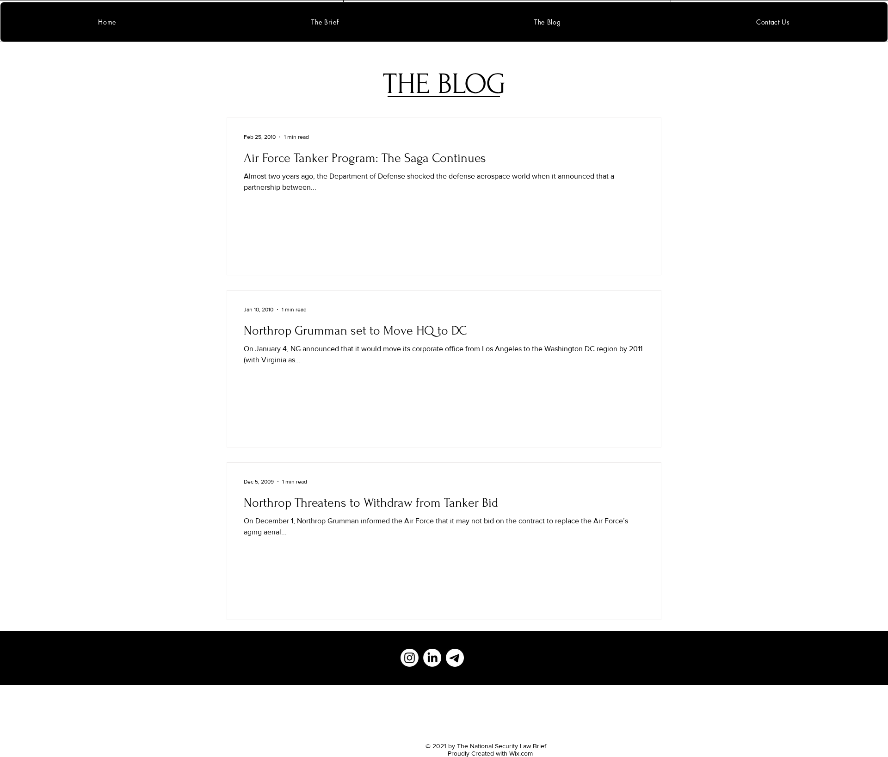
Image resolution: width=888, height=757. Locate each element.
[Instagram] (410, 658)
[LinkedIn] (432, 658)
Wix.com (521, 753)
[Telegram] (455, 658)
